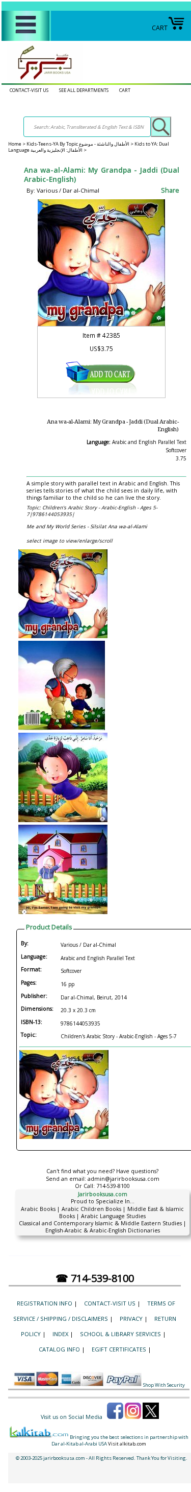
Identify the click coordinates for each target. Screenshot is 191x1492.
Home (14, 144)
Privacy (131, 1318)
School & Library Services (120, 1334)
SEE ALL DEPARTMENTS (83, 90)
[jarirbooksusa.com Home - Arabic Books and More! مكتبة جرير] (42, 79)
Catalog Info (59, 1349)
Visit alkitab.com (127, 1443)
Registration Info (44, 1303)
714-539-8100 (113, 1186)
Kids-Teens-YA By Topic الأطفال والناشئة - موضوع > (80, 144)
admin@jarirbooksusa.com (123, 1178)
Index (60, 1334)
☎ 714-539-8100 (95, 1278)
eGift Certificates (119, 1349)
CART (160, 28)
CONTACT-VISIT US (29, 90)
